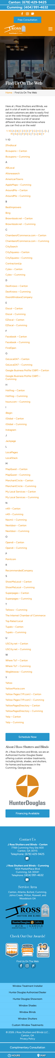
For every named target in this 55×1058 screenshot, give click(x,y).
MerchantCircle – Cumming (21, 486)
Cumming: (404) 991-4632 (27, 7)
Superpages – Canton (17, 593)
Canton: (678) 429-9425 (28, 2)
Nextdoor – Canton (16, 525)
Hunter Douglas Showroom (27, 998)
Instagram (11, 429)
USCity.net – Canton (17, 643)
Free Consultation (27, 19)
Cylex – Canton (14, 269)
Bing (8, 212)
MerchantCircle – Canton (19, 480)
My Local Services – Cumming (22, 497)
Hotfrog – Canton (15, 390)
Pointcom (11, 559)
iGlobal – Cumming (16, 424)
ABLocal (10, 167)
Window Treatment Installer (28, 985)
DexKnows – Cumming (18, 291)
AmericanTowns (14, 179)
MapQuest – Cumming (18, 474)
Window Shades (27, 1005)
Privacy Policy (27, 1038)
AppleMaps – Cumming (18, 184)
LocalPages (12, 452)
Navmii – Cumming (16, 519)
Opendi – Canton (15, 542)
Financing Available (27, 813)
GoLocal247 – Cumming (19, 364)
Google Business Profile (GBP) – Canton (27, 370)
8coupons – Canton (16, 151)
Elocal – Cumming (16, 314)
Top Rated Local (14, 621)
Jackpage (11, 441)
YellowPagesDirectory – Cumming (24, 711)
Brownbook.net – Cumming (20, 224)
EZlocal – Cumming (16, 325)
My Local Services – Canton (21, 491)
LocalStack (12, 458)
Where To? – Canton (17, 660)
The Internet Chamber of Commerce (26, 615)
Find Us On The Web (27, 961)
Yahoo (9, 682)
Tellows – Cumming (16, 609)
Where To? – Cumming (18, 666)
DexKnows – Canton (17, 286)
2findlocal (11, 145)
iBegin (9, 412)
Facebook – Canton (16, 336)
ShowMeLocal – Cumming (20, 587)
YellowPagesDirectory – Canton (23, 705)
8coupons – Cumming (18, 156)
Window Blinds (27, 1012)
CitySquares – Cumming (19, 257)
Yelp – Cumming (15, 722)
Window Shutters (27, 1018)
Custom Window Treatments (27, 1025)
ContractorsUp (14, 263)
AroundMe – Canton (17, 190)
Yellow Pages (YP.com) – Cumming (25, 699)
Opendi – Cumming (16, 547)
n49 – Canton (13, 508)
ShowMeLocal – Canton (19, 581)
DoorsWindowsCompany (19, 297)
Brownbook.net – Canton (19, 218)
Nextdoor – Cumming (17, 531)
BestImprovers (13, 207)
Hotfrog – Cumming (17, 396)
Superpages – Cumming (19, 598)
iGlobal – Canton (15, 418)
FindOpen (11, 347)
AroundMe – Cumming (18, 195)
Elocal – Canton (14, 308)
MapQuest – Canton (17, 469)
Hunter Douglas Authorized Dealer (27, 992)
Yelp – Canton (13, 716)
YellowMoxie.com (15, 688)
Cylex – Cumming (15, 274)
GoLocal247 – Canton (17, 359)
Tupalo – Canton (14, 626)
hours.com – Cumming (18, 401)
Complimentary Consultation (27, 1047)
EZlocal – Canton (15, 319)
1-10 (8, 130)
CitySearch (12, 246)
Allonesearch (13, 173)
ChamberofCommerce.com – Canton (26, 235)
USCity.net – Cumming (18, 649)
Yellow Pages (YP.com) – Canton (23, 694)
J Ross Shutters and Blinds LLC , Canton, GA (32, 1034)
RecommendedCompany (19, 570)
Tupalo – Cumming (16, 632)
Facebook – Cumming (18, 342)
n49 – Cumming (14, 514)
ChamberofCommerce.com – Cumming (27, 241)
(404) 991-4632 (34, 875)
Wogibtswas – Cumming (19, 671)
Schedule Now (27, 737)
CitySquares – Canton (17, 252)
